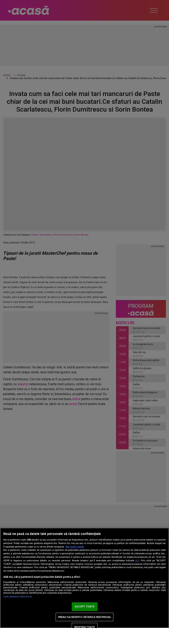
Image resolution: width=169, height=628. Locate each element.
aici (137, 560)
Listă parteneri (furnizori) (17, 596)
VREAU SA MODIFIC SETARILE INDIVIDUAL (84, 617)
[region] (84, 578)
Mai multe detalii (75, 546)
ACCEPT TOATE (84, 606)
